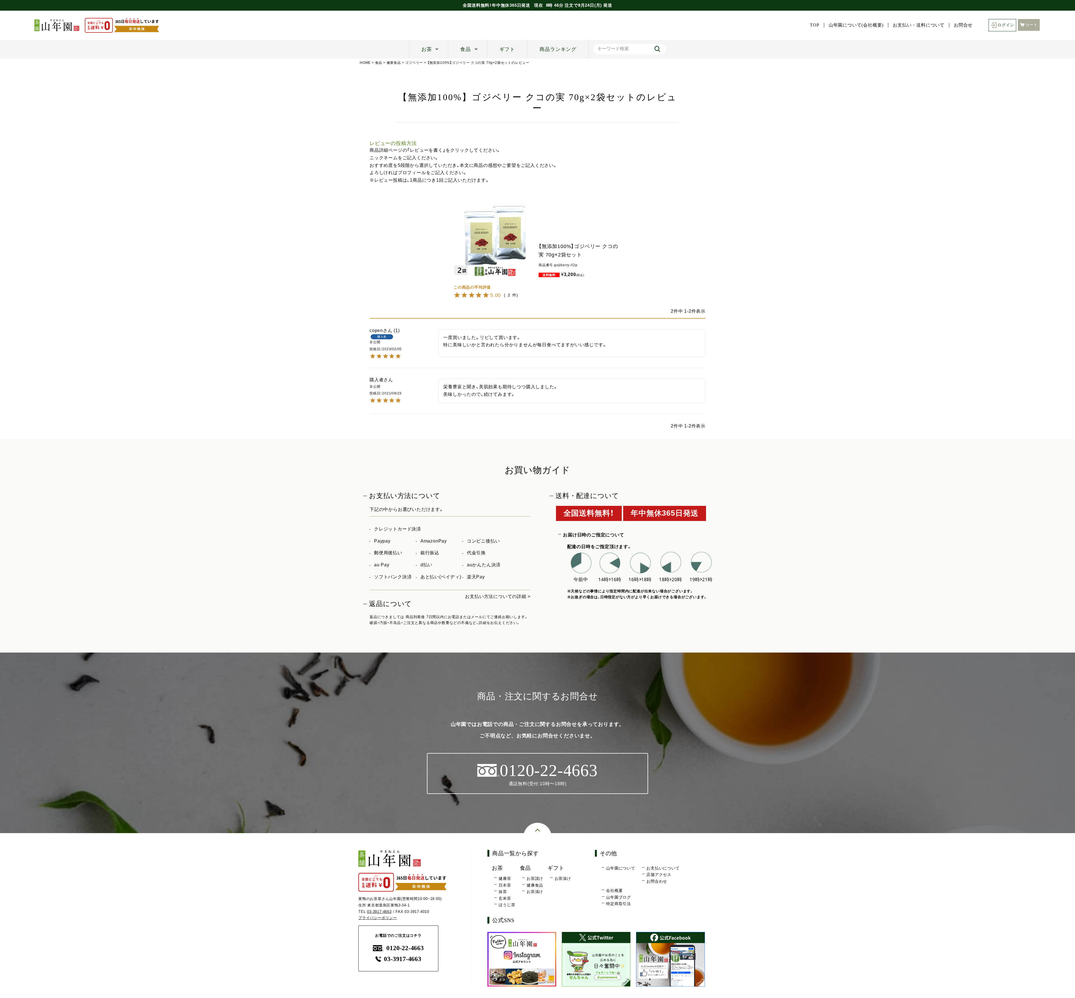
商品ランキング (557, 49)
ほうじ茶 (507, 905)
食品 (465, 49)
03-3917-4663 (379, 912)
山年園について (620, 868)
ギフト (507, 49)
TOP (814, 25)
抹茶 (503, 891)
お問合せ (963, 25)
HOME (365, 63)
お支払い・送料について (919, 25)
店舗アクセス (658, 874)
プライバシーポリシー (377, 918)
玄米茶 (505, 898)
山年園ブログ (618, 897)
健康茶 (505, 878)
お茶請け (535, 878)
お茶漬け (535, 891)
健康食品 (394, 63)
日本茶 (505, 885)
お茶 (426, 49)
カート (1031, 25)
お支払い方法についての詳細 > (497, 596)
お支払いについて (662, 868)
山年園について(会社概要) (856, 25)
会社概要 (614, 890)
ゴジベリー (414, 63)
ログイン (1005, 25)
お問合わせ (656, 881)
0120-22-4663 (405, 948)
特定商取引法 (618, 903)
